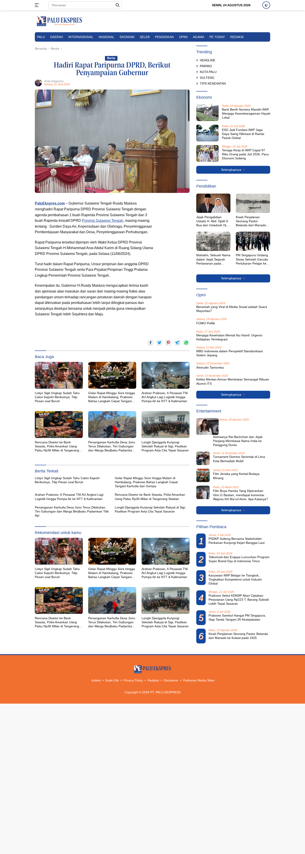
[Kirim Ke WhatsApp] (186, 342)
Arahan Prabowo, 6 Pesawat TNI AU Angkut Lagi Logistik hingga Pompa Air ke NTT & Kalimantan (165, 397)
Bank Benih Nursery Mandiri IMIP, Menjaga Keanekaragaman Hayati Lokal (246, 113)
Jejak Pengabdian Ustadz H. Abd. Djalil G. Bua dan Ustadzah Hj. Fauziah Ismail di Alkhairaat (212, 221)
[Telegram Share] (177, 342)
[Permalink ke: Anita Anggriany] (38, 82)
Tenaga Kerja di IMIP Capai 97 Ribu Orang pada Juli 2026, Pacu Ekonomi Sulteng (245, 154)
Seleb (145, 37)
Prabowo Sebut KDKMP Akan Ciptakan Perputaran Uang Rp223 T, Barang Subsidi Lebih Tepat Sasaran (239, 599)
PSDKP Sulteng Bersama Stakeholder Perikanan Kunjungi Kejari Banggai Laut (237, 540)
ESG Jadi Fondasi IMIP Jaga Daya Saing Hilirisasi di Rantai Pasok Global (243, 134)
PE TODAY (217, 37)
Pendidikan (164, 37)
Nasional (106, 37)
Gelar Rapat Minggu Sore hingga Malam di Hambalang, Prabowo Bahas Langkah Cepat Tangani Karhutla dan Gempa (111, 397)
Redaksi (237, 37)
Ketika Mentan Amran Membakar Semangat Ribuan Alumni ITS (232, 381)
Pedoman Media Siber (199, 680)
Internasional (80, 37)
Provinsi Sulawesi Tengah (102, 220)
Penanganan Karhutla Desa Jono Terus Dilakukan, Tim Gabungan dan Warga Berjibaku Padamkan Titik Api (111, 446)
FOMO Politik (205, 323)
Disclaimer (171, 680)
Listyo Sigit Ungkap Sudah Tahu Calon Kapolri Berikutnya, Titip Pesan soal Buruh (57, 397)
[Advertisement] (174, 268)
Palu (41, 37)
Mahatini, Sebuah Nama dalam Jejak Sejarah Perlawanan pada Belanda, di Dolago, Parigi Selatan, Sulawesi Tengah (213, 259)
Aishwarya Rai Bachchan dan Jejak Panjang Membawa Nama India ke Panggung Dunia (238, 441)
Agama (198, 37)
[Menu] (38, 5)
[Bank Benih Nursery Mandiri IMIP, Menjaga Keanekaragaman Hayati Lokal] (207, 112)
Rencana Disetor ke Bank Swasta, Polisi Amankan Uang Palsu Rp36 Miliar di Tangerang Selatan (57, 446)
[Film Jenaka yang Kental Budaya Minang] (203, 475)
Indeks (96, 680)
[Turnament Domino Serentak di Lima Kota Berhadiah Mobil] (203, 458)
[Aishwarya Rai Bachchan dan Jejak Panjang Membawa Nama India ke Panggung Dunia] (207, 426)
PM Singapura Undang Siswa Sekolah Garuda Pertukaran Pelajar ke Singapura (252, 259)
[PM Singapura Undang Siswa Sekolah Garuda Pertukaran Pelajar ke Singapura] (253, 241)
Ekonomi (127, 37)
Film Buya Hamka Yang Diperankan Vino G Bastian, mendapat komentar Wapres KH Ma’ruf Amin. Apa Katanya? (240, 495)
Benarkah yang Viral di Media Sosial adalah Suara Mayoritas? (231, 309)
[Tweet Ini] (159, 342)
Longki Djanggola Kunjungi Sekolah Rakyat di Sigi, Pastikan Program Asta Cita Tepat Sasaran (165, 446)
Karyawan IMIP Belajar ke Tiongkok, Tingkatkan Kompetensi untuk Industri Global (235, 579)
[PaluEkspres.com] (59, 21)
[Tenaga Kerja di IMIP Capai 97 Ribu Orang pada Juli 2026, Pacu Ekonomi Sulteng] (207, 153)
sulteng (207, 77)
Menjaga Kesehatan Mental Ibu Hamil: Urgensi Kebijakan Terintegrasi (229, 337)
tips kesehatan (213, 83)
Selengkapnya (231, 169)
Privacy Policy (133, 680)
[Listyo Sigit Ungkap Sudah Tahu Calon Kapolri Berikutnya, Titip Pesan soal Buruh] (59, 375)
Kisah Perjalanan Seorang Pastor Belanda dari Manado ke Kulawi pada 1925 (251, 221)
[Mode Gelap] (266, 5)
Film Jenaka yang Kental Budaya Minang (236, 476)
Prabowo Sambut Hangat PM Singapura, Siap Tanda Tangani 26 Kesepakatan (237, 617)
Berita (111, 58)
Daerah (56, 37)
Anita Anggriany (54, 81)
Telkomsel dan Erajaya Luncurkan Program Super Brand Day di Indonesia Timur (239, 559)
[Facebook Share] (150, 342)
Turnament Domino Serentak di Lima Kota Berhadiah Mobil (239, 459)
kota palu (208, 72)
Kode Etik (112, 680)
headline (207, 60)
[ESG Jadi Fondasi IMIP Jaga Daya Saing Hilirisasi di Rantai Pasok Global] (207, 133)
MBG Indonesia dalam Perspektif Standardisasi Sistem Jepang (229, 353)
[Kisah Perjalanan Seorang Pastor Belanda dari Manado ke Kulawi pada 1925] (253, 203)
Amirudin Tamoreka (210, 367)
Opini (183, 37)
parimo (206, 66)
